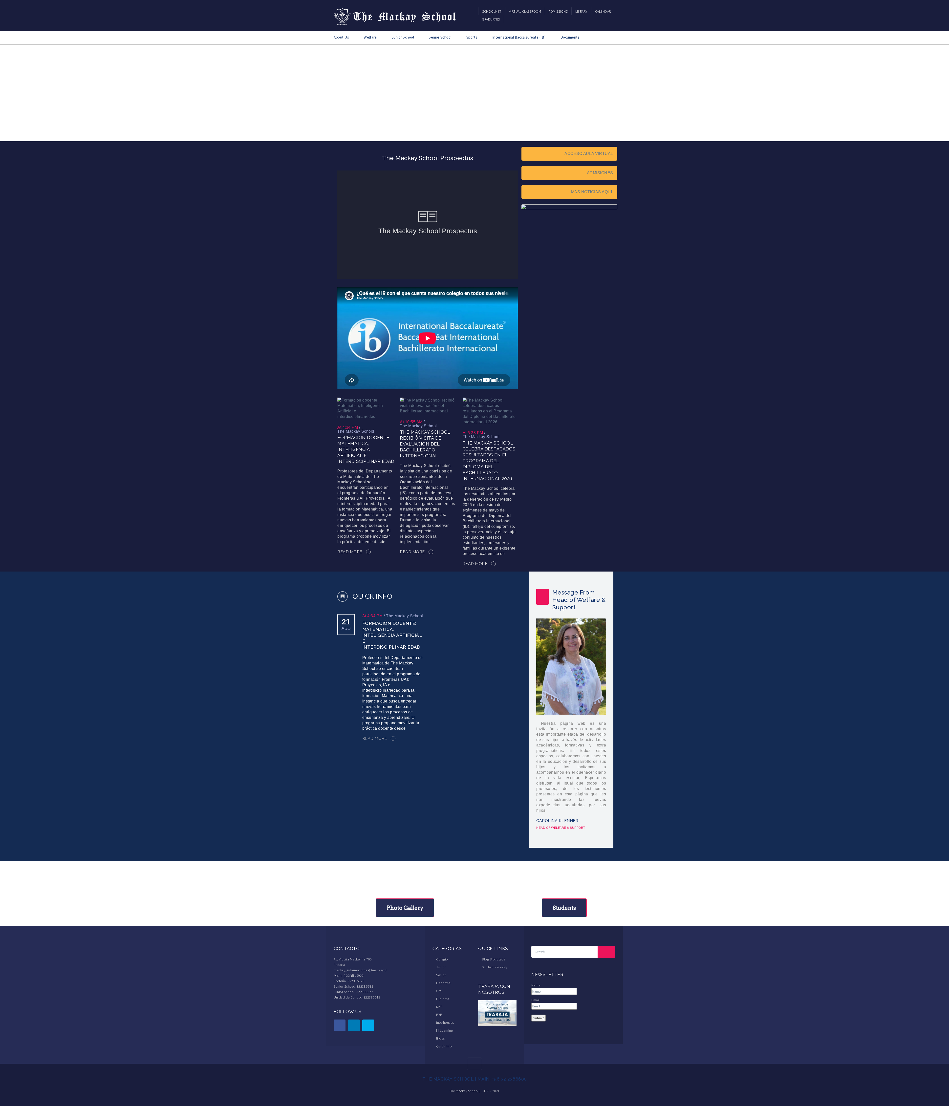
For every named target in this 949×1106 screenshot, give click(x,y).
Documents (570, 37)
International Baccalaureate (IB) (519, 37)
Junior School (403, 37)
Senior (441, 975)
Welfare (370, 37)
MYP (439, 1006)
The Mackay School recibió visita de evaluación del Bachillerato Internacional (425, 443)
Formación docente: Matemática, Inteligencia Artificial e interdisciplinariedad (365, 449)
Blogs (440, 1038)
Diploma (442, 999)
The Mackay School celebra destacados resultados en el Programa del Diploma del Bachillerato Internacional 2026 (489, 460)
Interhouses (445, 1022)
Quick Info (444, 1046)
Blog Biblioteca (493, 959)
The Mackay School (355, 431)
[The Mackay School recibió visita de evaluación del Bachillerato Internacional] (427, 405)
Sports (471, 37)
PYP (439, 1014)
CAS (439, 991)
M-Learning (444, 1030)
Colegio (442, 959)
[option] (570, 710)
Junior (441, 967)
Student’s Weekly (494, 967)
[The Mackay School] (395, 16)
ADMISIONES (600, 173)
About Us (341, 37)
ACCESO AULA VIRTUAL (588, 153)
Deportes (443, 983)
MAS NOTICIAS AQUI (592, 192)
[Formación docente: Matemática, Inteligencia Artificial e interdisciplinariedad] (364, 408)
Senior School (440, 37)
